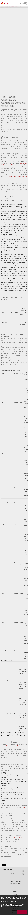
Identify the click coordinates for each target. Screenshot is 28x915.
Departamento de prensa (16, 883)
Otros (15, 892)
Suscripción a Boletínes (15, 888)
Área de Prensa (15, 881)
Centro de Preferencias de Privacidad (12, 746)
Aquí (6, 904)
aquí (23, 807)
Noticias (16, 885)
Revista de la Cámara (16, 890)
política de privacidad (19, 837)
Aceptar (22, 911)
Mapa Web (15, 894)
